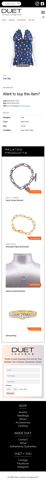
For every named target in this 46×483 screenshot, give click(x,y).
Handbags (23, 415)
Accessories (23, 422)
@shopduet (25, 106)
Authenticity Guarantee (23, 446)
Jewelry (23, 412)
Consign (23, 460)
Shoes (23, 418)
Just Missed (21, 20)
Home (4, 20)
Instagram (23, 466)
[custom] (37, 4)
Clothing (23, 425)
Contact (23, 439)
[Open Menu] (43, 12)
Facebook (23, 463)
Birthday (9, 385)
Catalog (12, 20)
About (23, 442)
